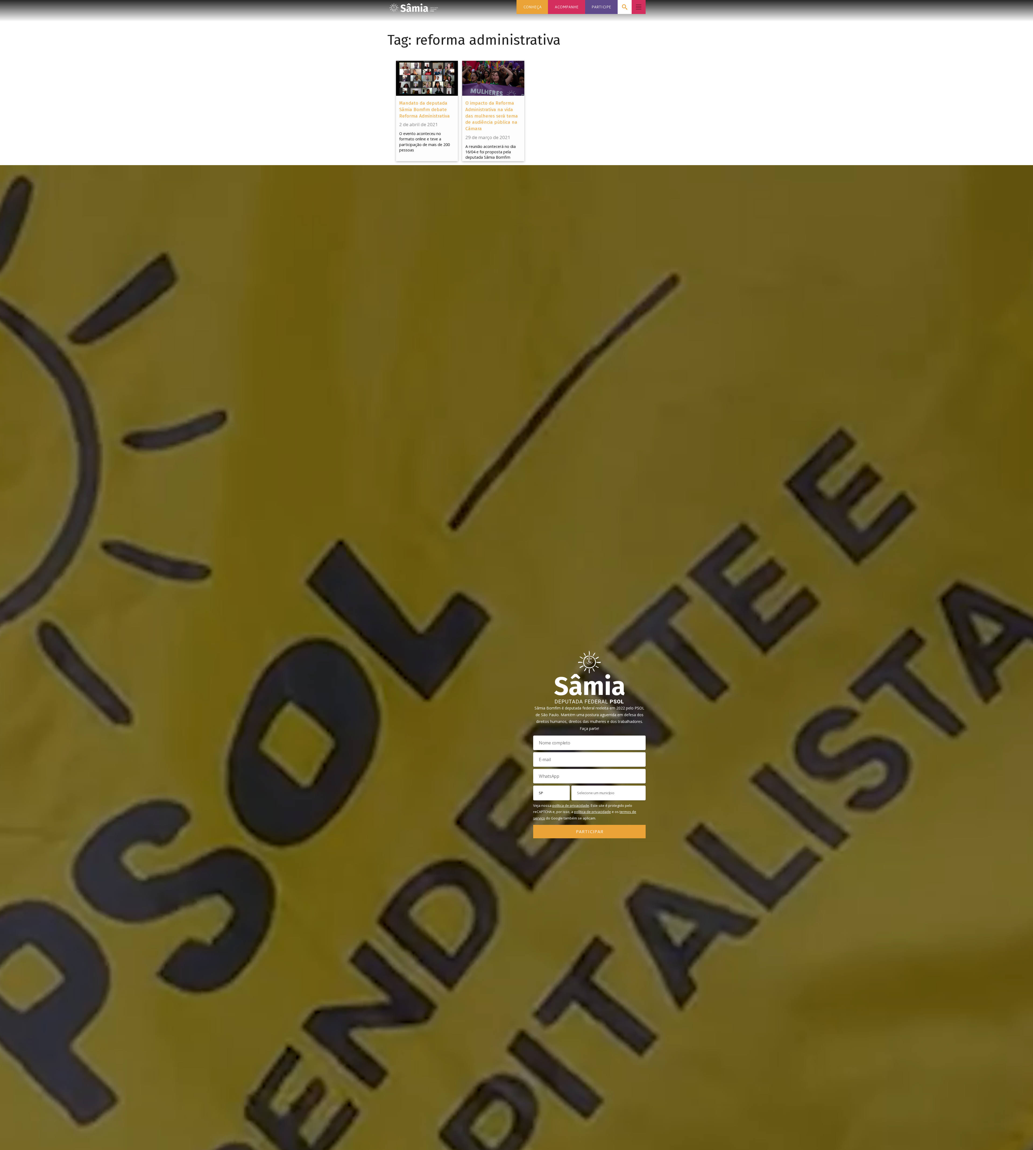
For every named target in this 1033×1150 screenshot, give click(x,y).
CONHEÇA (532, 6)
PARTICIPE (601, 6)
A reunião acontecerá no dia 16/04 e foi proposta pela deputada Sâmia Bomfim (490, 152)
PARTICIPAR (589, 831)
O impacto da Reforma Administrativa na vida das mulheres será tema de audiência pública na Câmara (491, 116)
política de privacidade (570, 805)
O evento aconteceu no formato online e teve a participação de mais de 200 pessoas (424, 141)
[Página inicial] (414, 6)
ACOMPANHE (566, 6)
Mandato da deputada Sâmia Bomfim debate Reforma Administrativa (424, 109)
